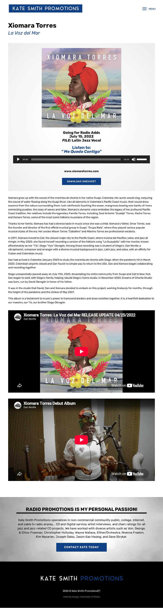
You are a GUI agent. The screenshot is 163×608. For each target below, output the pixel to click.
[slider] (142, 159)
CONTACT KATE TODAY (81, 547)
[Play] (18, 159)
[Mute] (134, 159)
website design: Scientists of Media (81, 596)
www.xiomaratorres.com (81, 171)
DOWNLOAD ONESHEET (81, 181)
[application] (81, 159)
